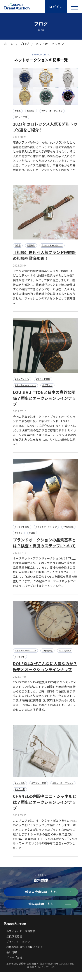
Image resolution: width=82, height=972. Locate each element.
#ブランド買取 (43, 379)
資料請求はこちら (41, 904)
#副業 (32, 532)
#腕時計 (31, 110)
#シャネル (20, 783)
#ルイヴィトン (22, 379)
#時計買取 (68, 526)
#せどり (19, 532)
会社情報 (11, 952)
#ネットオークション (52, 110)
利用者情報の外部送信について (24, 947)
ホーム (9, 44)
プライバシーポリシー (19, 941)
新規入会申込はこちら (41, 892)
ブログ (24, 44)
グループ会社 (14, 957)
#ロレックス (21, 117)
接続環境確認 (14, 936)
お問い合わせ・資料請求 (20, 931)
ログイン (56, 6)
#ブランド (47, 385)
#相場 (18, 110)
